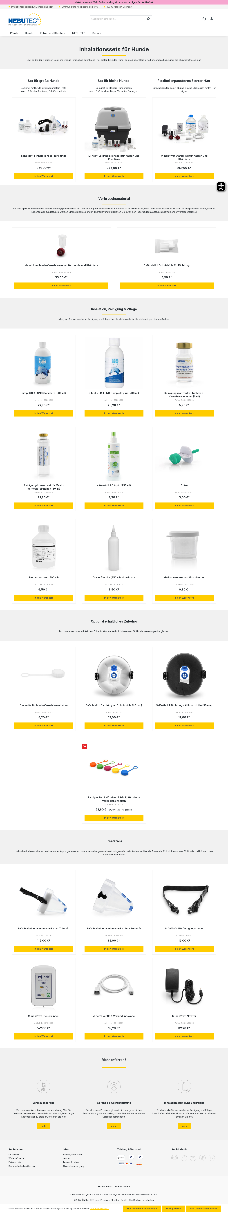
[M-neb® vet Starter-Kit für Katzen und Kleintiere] (184, 126)
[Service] (204, 19)
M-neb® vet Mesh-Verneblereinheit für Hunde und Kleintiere (61, 265)
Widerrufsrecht (16, 1158)
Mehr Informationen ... (99, 1208)
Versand (67, 1158)
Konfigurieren (173, 1208)
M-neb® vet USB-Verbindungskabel (113, 1016)
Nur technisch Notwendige (142, 1208)
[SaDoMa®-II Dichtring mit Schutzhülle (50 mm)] (184, 675)
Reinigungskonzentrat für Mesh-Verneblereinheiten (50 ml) (44, 487)
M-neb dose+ (105, 1186)
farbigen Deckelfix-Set (140, 2)
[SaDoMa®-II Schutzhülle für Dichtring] (167, 245)
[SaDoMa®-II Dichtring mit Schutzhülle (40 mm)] (114, 675)
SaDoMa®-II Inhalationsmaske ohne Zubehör (114, 928)
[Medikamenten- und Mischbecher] (184, 547)
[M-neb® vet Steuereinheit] (43, 986)
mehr (44, 1126)
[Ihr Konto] (211, 19)
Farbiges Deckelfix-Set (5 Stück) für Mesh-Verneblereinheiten (114, 799)
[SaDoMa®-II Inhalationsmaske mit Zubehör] (43, 898)
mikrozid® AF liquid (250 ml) (114, 485)
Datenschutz (15, 1162)
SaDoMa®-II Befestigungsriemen (184, 928)
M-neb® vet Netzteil (184, 1016)
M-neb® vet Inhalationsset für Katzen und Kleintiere (113, 157)
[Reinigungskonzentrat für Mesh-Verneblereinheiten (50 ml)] (43, 455)
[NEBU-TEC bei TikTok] (202, 1158)
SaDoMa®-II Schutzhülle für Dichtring (167, 265)
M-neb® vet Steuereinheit (43, 1016)
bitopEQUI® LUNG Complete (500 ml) (44, 393)
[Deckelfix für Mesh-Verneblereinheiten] (43, 675)
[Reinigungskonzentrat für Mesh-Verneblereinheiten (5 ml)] (184, 363)
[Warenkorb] (217, 17)
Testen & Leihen (71, 1162)
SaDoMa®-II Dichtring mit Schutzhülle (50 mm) (184, 705)
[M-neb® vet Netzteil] (184, 986)
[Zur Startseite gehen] (25, 19)
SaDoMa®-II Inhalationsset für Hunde (43, 155)
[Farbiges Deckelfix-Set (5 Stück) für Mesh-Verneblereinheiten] (114, 767)
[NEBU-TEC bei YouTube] (193, 1158)
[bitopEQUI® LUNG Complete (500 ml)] (43, 363)
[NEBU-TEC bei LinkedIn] (211, 1158)
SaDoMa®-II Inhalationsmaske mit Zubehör (44, 928)
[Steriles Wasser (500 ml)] (43, 547)
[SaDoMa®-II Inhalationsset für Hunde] (43, 126)
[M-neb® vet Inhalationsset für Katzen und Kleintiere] (114, 126)
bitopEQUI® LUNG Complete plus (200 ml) (114, 393)
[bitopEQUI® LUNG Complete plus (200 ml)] (114, 363)
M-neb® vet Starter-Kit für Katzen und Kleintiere (184, 157)
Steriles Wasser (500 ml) (44, 577)
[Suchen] (148, 19)
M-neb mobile (122, 1186)
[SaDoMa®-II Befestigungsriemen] (184, 898)
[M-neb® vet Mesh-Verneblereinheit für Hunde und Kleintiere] (61, 245)
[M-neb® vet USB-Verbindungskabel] (114, 986)
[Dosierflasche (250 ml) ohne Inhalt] (114, 547)
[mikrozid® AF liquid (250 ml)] (114, 455)
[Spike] (184, 455)
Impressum (14, 1154)
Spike (184, 485)
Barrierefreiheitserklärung (22, 1166)
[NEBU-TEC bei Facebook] (183, 1158)
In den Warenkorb (44, 176)
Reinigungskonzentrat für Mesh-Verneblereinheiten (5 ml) (184, 394)
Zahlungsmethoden (73, 1154)
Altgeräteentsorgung (73, 1166)
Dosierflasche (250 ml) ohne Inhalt (114, 577)
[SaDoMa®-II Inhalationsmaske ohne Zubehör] (114, 898)
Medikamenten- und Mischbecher (184, 577)
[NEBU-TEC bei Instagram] (174, 1158)
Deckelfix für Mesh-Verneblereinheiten (44, 705)
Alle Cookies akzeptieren (203, 1208)
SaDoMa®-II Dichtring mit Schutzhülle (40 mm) (114, 705)
